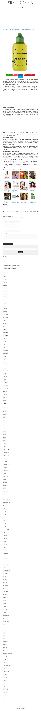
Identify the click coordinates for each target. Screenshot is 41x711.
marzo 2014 (5, 380)
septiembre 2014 (5, 371)
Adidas (4, 416)
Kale (23, 706)
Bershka (4, 429)
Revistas (4, 618)
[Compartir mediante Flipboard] (26, 75)
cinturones (5, 461)
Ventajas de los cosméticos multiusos (12, 211)
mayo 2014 (4, 377)
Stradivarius (5, 648)
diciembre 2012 (5, 403)
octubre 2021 (5, 290)
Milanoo (4, 576)
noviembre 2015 (5, 350)
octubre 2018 (5, 297)
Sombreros (5, 644)
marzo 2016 (5, 344)
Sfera (4, 633)
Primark (4, 603)
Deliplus (4, 484)
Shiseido (4, 636)
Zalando (4, 694)
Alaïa (4, 420)
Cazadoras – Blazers (6, 455)
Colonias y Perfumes (6, 464)
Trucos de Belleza (6, 671)
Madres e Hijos (5, 552)
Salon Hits (5, 627)
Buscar (20, 252)
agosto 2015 (5, 355)
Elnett (4, 503)
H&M (4, 520)
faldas (4, 508)
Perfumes (4, 597)
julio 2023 (4, 276)
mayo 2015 (4, 359)
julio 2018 (4, 302)
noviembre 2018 (5, 296)
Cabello (4, 441)
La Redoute (5, 535)
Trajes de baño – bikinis (6, 665)
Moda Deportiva (5, 579)
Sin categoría (5, 639)
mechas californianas (6, 571)
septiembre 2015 (5, 353)
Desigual (4, 487)
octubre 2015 (5, 352)
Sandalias (4, 630)
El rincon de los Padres (7, 500)
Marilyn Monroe (6, 565)
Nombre (5, 220)
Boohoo (4, 438)
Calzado (4, 443)
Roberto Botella (6, 621)
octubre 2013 (5, 388)
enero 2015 (5, 365)
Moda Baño (5, 577)
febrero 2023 (5, 284)
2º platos (4, 411)
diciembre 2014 (5, 367)
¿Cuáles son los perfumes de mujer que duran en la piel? (12, 265)
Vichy (4, 683)
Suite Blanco (5, 650)
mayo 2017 (4, 323)
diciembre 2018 (5, 294)
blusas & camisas (6, 435)
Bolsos (4, 437)
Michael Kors (5, 573)
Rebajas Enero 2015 (6, 615)
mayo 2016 (4, 341)
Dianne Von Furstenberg (7, 491)
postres (4, 600)
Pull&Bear (5, 609)
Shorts (4, 638)
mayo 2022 (4, 287)
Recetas (4, 617)
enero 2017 (5, 329)
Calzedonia (5, 444)
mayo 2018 (4, 305)
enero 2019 (5, 293)
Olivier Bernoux (5, 591)
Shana (4, 635)
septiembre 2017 (5, 317)
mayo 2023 (4, 279)
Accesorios (5, 414)
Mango (4, 555)
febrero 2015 (5, 364)
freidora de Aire (5, 509)
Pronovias (5, 606)
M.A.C (4, 550)
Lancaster (5, 538)
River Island (5, 620)
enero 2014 (5, 383)
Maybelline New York (6, 570)
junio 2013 (5, 394)
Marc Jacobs (5, 562)
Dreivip (4, 496)
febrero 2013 (5, 400)
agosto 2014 (5, 373)
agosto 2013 (5, 391)
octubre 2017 (5, 315)
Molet (4, 588)
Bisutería (4, 432)
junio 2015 (5, 358)
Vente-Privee (5, 677)
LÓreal (4, 547)
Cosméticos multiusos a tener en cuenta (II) (28, 211)
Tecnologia (5, 656)
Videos (4, 686)
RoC (3, 623)
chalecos (4, 458)
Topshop (4, 662)
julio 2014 (4, 374)
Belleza (4, 428)
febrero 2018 (5, 309)
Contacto (19, 7)
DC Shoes (4, 479)
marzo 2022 (5, 288)
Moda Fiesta (5, 582)
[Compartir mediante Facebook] (20, 75)
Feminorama (20, 2)
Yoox (4, 691)
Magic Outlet (5, 553)
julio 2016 (4, 338)
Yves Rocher (5, 692)
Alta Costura (5, 422)
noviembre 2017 (5, 314)
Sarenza (4, 632)
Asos (4, 425)
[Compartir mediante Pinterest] (32, 75)
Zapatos (4, 695)
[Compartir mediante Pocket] (15, 75)
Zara (4, 697)
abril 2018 (4, 306)
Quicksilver (5, 612)
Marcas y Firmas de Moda (7, 564)
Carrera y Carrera (6, 452)
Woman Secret (5, 689)
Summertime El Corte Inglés (7, 653)
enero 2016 (5, 347)
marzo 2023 (5, 282)
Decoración (5, 482)
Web (4, 229)
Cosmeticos (8, 205)
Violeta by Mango (6, 688)
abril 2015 (4, 361)
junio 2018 (5, 303)
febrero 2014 (5, 382)
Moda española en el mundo (7, 580)
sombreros (5, 642)
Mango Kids (5, 559)
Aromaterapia (5, 423)
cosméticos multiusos (30, 81)
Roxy (4, 624)
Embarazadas (5, 506)
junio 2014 (5, 376)
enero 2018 (5, 311)
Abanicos (4, 413)
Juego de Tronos (6, 529)
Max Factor (5, 568)
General (4, 514)
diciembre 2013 (5, 385)
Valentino (5, 674)
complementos (5, 467)
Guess (4, 517)
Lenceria (4, 541)
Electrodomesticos (6, 502)
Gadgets (4, 511)
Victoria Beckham (6, 685)
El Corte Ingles (5, 499)
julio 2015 (4, 356)
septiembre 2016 (5, 335)
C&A (3, 440)
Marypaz (4, 567)
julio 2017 (4, 320)
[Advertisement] (20, 17)
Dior (4, 493)
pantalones (5, 594)
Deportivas (5, 485)
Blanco (4, 434)
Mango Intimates (6, 558)
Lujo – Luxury (5, 549)
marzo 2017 (5, 326)
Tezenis (4, 659)
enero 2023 (5, 285)
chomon (6, 204)
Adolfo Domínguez (6, 419)
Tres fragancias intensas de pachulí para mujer (10, 268)
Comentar (5, 233)
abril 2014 (4, 379)
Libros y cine (5, 544)
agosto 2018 (5, 300)
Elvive (4, 505)
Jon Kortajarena (6, 526)
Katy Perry (5, 532)
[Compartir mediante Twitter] (20, 77)
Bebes (4, 426)
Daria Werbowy (5, 476)
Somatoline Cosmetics (6, 641)
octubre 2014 (5, 370)
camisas (4, 446)
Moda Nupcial (5, 585)
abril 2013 (4, 397)
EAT (3, 497)
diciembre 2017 (5, 312)
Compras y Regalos (6, 470)
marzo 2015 (5, 362)
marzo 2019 (5, 291)
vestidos (4, 680)
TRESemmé (4, 668)
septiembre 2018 (5, 299)
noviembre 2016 (5, 332)
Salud (4, 629)
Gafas (4, 512)
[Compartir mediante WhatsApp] (9, 75)
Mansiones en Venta (6, 561)
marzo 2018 (5, 308)
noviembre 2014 (5, 368)
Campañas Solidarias (6, 449)
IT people (4, 523)
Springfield (5, 645)
